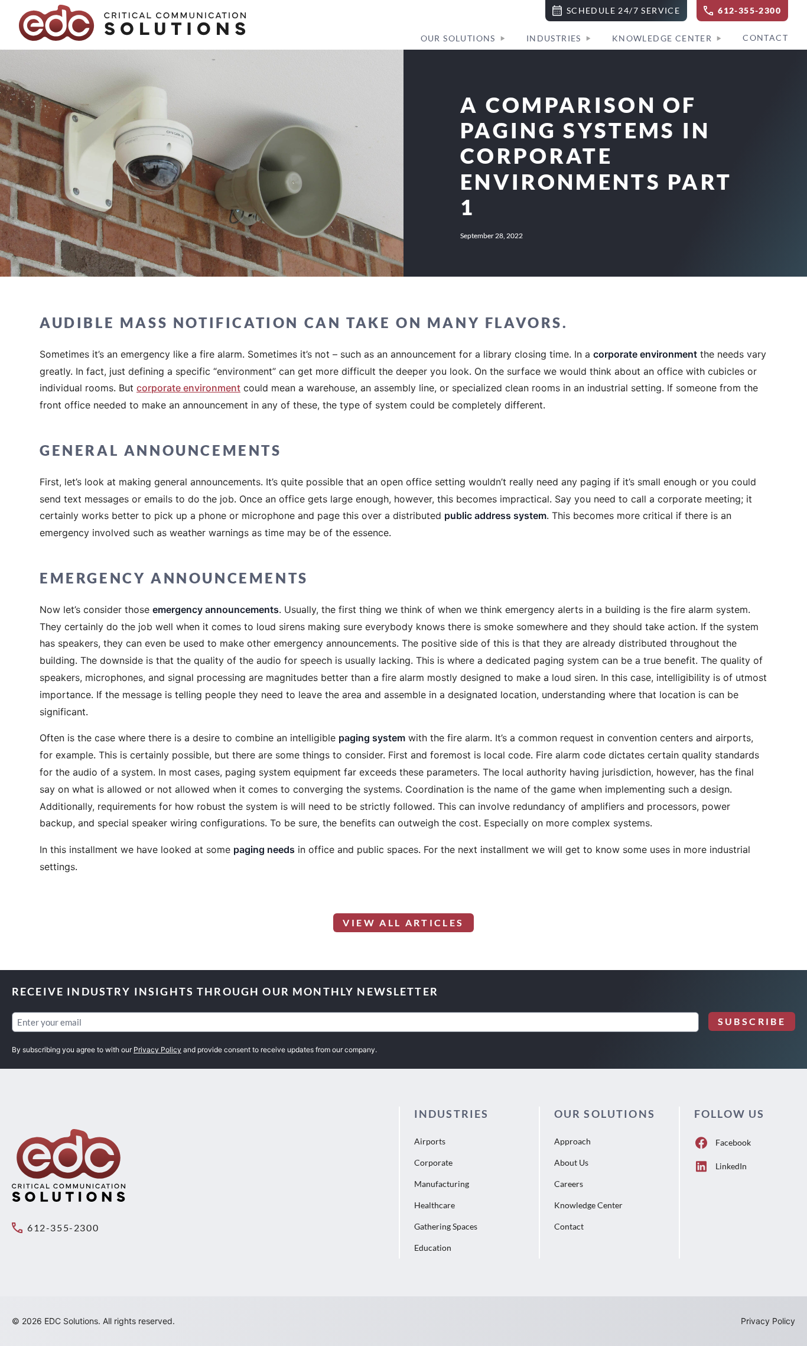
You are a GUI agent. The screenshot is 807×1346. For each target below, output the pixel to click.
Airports (429, 1141)
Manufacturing (441, 1184)
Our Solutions (458, 38)
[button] (616, 10)
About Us (571, 1162)
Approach (572, 1141)
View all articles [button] (403, 922)
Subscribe (752, 1021)
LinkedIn (731, 1166)
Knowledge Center (662, 38)
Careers (568, 1184)
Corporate (433, 1162)
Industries (553, 38)
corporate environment (188, 388)
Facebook (733, 1142)
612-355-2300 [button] (63, 1227)
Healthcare (434, 1205)
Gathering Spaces (445, 1226)
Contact (765, 38)
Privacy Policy (157, 1049)
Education (432, 1248)
